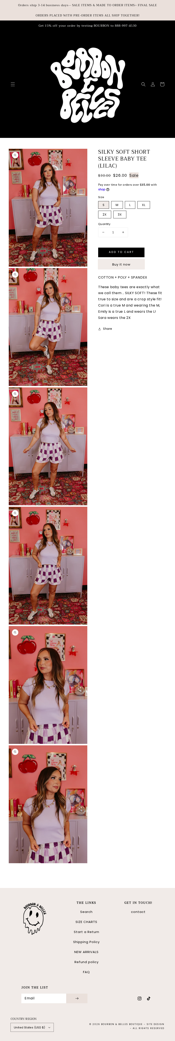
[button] (13, 84)
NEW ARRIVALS (86, 952)
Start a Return (86, 932)
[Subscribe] (77, 998)
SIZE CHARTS (86, 922)
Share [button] (107, 329)
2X (105, 214)
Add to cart (121, 252)
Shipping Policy (86, 942)
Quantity (104, 224)
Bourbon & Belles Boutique (122, 1024)
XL (144, 205)
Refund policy (86, 962)
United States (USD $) (29, 1027)
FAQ (86, 972)
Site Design (155, 1024)
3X (120, 214)
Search (86, 912)
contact (138, 912)
